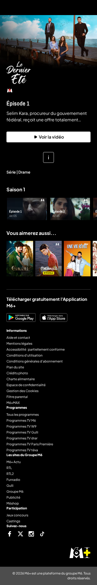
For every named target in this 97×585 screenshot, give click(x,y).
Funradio (13, 480)
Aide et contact (18, 338)
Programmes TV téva (22, 450)
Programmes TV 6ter (21, 438)
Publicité (13, 497)
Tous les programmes (22, 415)
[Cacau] (19, 258)
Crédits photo (17, 373)
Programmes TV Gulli (22, 432)
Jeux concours (17, 515)
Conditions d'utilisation (24, 355)
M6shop (12, 503)
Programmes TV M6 (21, 420)
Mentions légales (19, 343)
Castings (13, 521)
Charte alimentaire (20, 379)
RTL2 (10, 474)
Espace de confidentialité (26, 385)
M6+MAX (13, 403)
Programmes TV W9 (21, 426)
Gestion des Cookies (22, 391)
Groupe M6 (14, 491)
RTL (9, 468)
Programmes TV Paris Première (29, 444)
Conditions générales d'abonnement (34, 361)
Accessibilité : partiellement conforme (35, 349)
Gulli (9, 486)
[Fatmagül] (48, 258)
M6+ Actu (13, 462)
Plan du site (15, 367)
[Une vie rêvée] (77, 258)
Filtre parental (17, 397)
